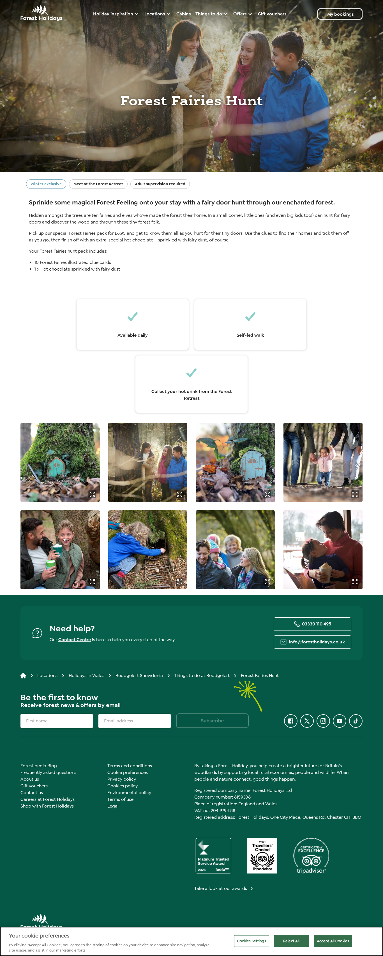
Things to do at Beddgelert (202, 675)
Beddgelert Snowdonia (139, 675)
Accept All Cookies (333, 941)
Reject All (291, 941)
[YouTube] (339, 721)
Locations (47, 675)
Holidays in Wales (86, 675)
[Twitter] (307, 721)
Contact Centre (74, 639)
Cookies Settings (251, 941)
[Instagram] (323, 721)
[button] (92, 494)
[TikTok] (356, 721)
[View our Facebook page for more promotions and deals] (290, 721)
